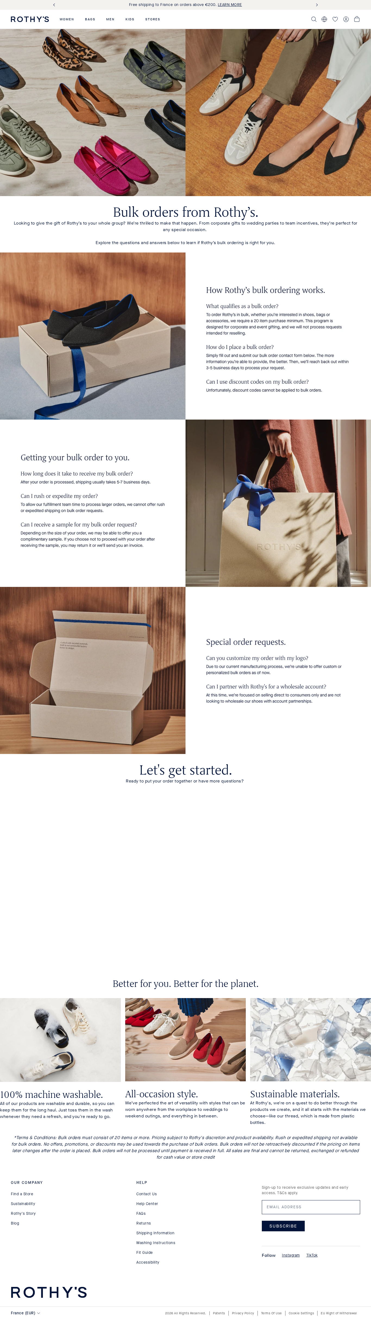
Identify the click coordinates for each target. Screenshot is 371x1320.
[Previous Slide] (55, 5)
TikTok (312, 1255)
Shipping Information (155, 1233)
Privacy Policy (243, 1313)
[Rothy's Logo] (30, 19)
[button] (67, 19)
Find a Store (22, 1194)
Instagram (291, 1255)
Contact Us (146, 1194)
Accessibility (147, 1262)
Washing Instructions (155, 1242)
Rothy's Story (23, 1213)
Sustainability (23, 1203)
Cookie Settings (301, 1313)
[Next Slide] (316, 5)
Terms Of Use (271, 1313)
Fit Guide (144, 1252)
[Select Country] (324, 19)
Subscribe (283, 1226)
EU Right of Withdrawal (339, 1313)
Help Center (147, 1203)
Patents (219, 1313)
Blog (15, 1223)
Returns (143, 1223)
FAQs (141, 1213)
